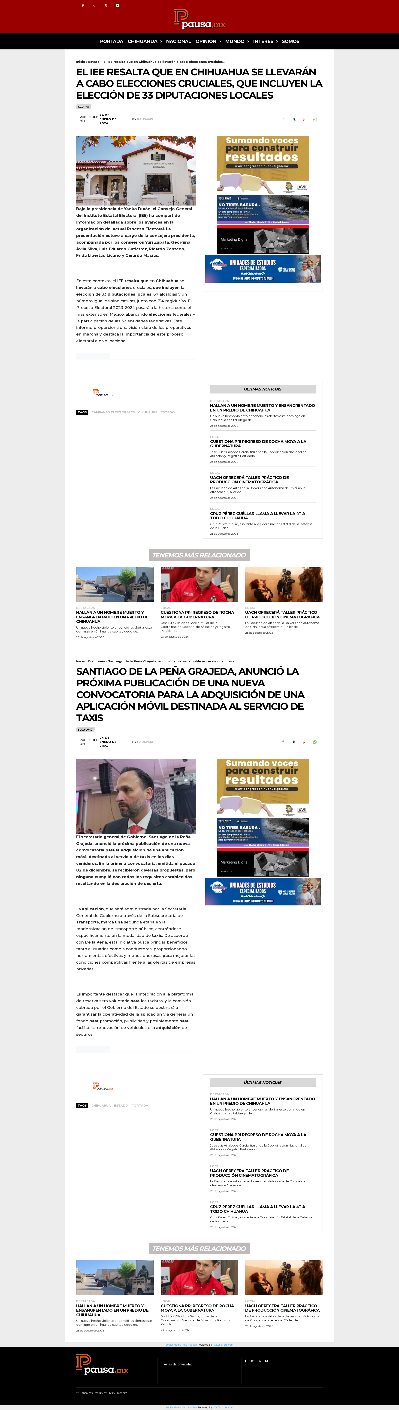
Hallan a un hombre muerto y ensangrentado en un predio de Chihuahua (262, 407)
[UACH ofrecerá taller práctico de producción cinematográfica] (284, 584)
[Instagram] (94, 5)
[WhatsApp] (314, 119)
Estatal (94, 62)
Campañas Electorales (113, 412)
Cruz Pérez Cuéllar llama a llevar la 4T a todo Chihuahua (257, 515)
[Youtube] (117, 5)
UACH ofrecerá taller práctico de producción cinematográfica (249, 479)
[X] (106, 5)
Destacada (219, 401)
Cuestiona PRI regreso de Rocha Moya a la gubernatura (258, 443)
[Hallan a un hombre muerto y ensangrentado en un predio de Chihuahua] (115, 584)
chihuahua (147, 412)
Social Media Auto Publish (181, 1407)
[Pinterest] (304, 119)
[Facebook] (83, 5)
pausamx (145, 119)
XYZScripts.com (223, 1407)
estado (168, 412)
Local (215, 437)
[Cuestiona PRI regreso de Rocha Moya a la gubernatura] (199, 584)
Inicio (80, 62)
